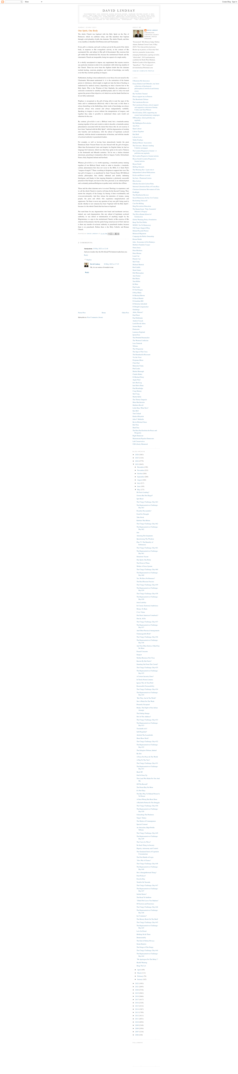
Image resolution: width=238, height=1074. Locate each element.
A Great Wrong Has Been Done (147, 799)
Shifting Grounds (138, 167)
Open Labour (137, 128)
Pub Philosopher (138, 273)
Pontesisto (136, 329)
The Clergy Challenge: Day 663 (147, 502)
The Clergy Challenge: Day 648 (147, 863)
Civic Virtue (141, 612)
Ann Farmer (136, 276)
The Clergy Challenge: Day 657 (147, 622)
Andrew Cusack (138, 321)
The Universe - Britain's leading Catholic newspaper (143, 146)
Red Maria (136, 278)
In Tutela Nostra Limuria (145, 679)
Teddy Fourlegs (138, 140)
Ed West (135, 284)
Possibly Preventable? (144, 511)
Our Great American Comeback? (147, 615)
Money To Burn (142, 609)
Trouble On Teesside (143, 882)
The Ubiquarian (138, 349)
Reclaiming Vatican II (140, 200)
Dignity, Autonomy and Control (147, 848)
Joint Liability (141, 602)
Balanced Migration (139, 233)
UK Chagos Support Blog (141, 228)
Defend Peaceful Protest (141, 231)
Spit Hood (140, 499)
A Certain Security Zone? (145, 676)
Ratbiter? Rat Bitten (143, 520)
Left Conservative (139, 441)
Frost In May (141, 879)
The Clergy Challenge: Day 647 (147, 885)
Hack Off (140, 772)
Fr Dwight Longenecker (141, 307)
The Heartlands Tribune (140, 99)
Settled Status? (142, 894)
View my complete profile (143, 71)
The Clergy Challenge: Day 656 (147, 637)
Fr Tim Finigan (138, 290)
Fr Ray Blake (137, 292)
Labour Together (138, 131)
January (140, 979)
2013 (137, 1012)
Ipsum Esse (136, 335)
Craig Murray (137, 391)
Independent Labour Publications (144, 172)
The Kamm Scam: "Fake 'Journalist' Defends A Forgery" (144, 210)
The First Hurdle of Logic (145, 857)
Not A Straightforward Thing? (146, 872)
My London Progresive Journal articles (146, 156)
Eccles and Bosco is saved (141, 175)
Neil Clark (136, 262)
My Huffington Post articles (142, 123)
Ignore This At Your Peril (145, 683)
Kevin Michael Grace (140, 422)
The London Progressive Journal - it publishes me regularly (145, 152)
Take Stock (140, 517)
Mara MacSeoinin (139, 402)
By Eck (139, 753)
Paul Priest (136, 315)
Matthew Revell (138, 405)
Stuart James (137, 270)
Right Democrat (138, 435)
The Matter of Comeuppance (146, 821)
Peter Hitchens (137, 250)
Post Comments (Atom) (95, 317)
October (140, 473)
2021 (137, 986)
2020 (137, 990)
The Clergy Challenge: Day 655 (147, 667)
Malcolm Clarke (138, 366)
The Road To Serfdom (144, 897)
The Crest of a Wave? (144, 842)
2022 (137, 983)
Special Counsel (142, 824)
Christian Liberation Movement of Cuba (146, 189)
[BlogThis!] (111, 234)
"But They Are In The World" (146, 698)
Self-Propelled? (142, 732)
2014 (137, 1009)
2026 (137, 454)
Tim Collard (137, 413)
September (141, 477)
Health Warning (142, 962)
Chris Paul (136, 363)
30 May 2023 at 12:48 (100, 248)
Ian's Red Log (137, 382)
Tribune (135, 346)
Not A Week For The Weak (145, 701)
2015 (137, 1006)
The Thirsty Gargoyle (140, 399)
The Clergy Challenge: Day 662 (147, 524)
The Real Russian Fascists (145, 581)
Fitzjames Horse (138, 360)
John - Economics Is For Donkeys (144, 242)
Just (138, 532)
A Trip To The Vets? (143, 760)
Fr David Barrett (138, 298)
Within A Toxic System (144, 566)
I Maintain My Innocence (141, 81)
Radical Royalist (138, 416)
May (139, 489)
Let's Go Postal (142, 931)
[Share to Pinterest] (118, 234)
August (139, 480)
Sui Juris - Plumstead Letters (142, 178)
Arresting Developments (145, 536)
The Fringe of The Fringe (145, 947)
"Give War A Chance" (144, 860)
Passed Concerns (142, 651)
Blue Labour (137, 181)
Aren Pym (136, 126)
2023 (137, 464)
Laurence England (139, 332)
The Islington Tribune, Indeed (147, 750)
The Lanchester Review (140, 102)
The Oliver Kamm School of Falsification (142, 215)
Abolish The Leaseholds (145, 735)
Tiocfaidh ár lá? (142, 728)
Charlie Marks (137, 374)
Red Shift (136, 134)
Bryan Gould (137, 164)
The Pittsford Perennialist (141, 337)
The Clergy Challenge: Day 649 (147, 833)
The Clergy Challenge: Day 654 (147, 689)
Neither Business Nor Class (146, 658)
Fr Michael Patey (138, 377)
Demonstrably (141, 937)
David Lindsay (119, 10)
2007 (137, 1031)
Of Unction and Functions (145, 904)
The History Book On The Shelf (147, 919)
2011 (137, 1019)
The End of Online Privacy (145, 941)
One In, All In (141, 618)
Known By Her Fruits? (144, 661)
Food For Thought (143, 514)
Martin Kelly (137, 397)
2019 (137, 993)
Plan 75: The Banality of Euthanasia (145, 543)
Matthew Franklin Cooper (141, 245)
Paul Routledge (138, 388)
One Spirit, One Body (144, 560)
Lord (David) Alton (139, 323)
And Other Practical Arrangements (148, 630)
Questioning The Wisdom (145, 539)
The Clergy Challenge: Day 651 (147, 763)
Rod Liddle (136, 267)
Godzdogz (136, 309)
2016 (137, 1003)
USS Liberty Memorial (140, 444)
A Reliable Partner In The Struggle (148, 802)
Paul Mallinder (138, 318)
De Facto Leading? (143, 492)
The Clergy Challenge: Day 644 (147, 950)
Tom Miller (136, 281)
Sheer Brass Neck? (143, 738)
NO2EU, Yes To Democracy (142, 225)
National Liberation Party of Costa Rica (146, 186)
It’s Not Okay (141, 790)
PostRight (136, 192)
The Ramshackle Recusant (141, 354)
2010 (137, 1022)
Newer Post (82, 312)
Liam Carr (136, 256)
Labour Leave (137, 137)
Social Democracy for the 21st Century (145, 198)
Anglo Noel (136, 380)
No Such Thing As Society (145, 845)
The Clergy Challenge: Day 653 (147, 720)
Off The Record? (142, 784)
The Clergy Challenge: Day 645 (147, 922)
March (139, 973)
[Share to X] (113, 234)
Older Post (125, 312)
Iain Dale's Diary (138, 385)
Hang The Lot (141, 966)
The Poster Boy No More (145, 787)
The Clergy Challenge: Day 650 (147, 806)
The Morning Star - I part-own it (143, 170)
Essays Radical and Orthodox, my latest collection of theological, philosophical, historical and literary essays (146, 87)
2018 (137, 996)
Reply (86, 255)
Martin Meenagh (138, 371)
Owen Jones (137, 247)
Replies (89, 260)
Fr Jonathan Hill (138, 301)
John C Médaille (138, 419)
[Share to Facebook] (116, 234)
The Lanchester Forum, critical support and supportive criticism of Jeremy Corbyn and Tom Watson (146, 107)
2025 (137, 458)
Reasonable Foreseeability (145, 686)
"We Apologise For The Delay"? (147, 959)
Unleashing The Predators (145, 814)
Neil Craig (136, 394)
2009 (137, 1025)
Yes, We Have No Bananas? (146, 578)
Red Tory (136, 425)
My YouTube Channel (140, 93)
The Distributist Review (141, 195)
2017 (137, 999)
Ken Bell (136, 411)
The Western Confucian (140, 340)
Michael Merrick (138, 264)
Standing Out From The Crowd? (147, 664)
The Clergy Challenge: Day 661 (147, 548)
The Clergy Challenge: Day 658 (147, 593)
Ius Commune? (142, 916)
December (140, 467)
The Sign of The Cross (140, 352)
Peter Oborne (137, 253)
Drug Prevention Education (142, 206)
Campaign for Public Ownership (143, 236)
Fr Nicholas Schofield (140, 304)
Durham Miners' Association (142, 143)
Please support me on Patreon (142, 96)
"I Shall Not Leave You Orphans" (148, 900)
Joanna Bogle (137, 326)
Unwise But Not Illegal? (145, 495)
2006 (137, 1035)
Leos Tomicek (137, 343)
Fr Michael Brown (139, 295)
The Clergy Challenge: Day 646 (147, 907)
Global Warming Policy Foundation (145, 219)
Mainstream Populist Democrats (143, 438)
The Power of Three (143, 563)
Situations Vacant (142, 556)
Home (104, 312)
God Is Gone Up (142, 775)
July (138, 483)
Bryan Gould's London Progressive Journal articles (144, 160)
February (140, 976)
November (141, 470)
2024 (137, 461)
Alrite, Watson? (138, 312)
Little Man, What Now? (140, 408)
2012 (137, 1015)
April (139, 970)
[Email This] (109, 234)
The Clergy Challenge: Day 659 (147, 585)
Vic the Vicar (137, 357)
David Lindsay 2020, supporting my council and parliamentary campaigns (146, 113)
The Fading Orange (143, 713)
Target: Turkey (141, 818)
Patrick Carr (137, 259)
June (139, 486)
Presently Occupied (143, 704)
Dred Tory (136, 427)
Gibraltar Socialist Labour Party (143, 184)
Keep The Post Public (140, 222)
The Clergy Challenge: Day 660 (147, 569)
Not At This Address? (144, 716)
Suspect (139, 654)
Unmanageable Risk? (144, 634)
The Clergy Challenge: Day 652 (147, 741)
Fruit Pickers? (141, 876)
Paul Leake (136, 287)
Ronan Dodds (137, 239)
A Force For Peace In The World (147, 757)
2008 (137, 1028)
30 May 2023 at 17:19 (111, 264)
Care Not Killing (138, 203)
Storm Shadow (141, 944)
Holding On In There (143, 934)
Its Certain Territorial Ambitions (147, 606)
